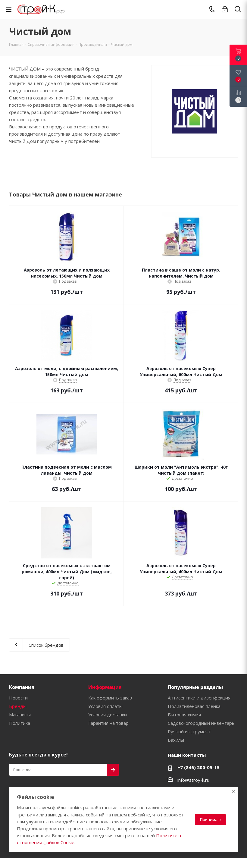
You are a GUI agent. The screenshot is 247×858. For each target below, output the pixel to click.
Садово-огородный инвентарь (201, 723)
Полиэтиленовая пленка (194, 706)
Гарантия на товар (108, 723)
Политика (19, 723)
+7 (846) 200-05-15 (198, 767)
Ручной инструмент (189, 731)
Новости (18, 698)
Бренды (18, 706)
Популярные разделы (195, 687)
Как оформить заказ (110, 698)
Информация (105, 687)
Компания (21, 687)
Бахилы (176, 740)
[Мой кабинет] (225, 9)
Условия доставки (107, 715)
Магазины (20, 715)
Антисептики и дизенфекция (199, 698)
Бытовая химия (184, 715)
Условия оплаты (105, 706)
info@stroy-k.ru (193, 780)
